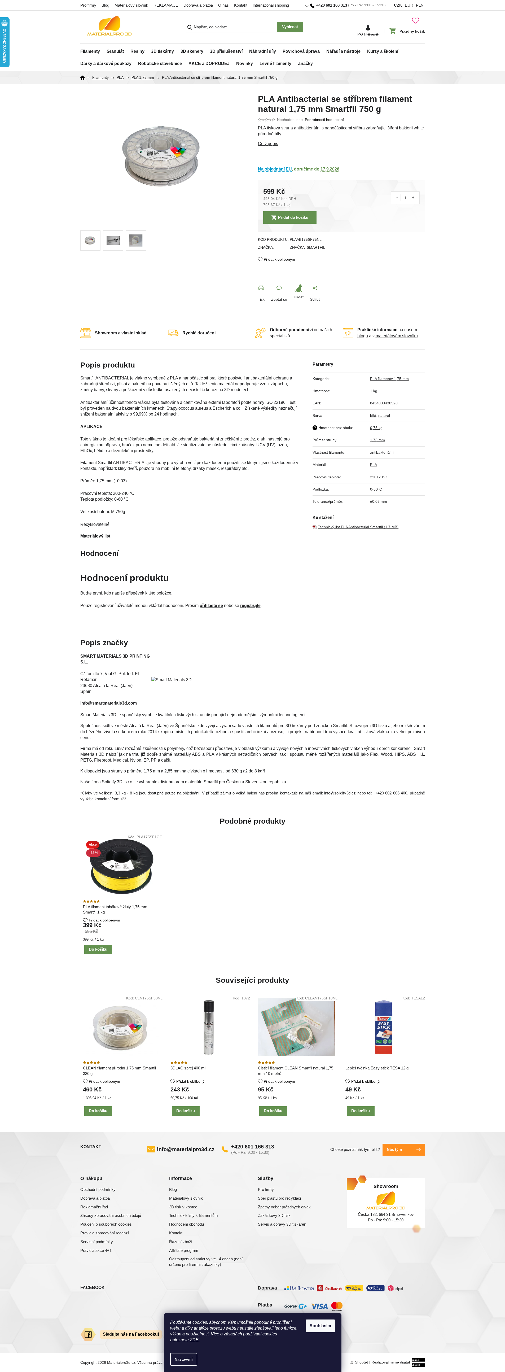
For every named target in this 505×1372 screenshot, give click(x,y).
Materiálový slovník (131, 5)
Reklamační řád (94, 1207)
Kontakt (240, 5)
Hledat (290, 27)
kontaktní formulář (110, 799)
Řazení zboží (180, 1241)
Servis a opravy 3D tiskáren (282, 1224)
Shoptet (361, 1362)
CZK (398, 5)
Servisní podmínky (96, 1241)
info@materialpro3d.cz (185, 1149)
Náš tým (394, 1149)
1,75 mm (377, 440)
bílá (373, 415)
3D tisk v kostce (183, 1207)
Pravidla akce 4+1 (96, 1250)
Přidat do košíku (293, 217)
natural (384, 415)
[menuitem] (90, 50)
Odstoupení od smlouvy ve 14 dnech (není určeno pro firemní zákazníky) (206, 1262)
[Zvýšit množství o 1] (413, 197)
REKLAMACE (165, 5)
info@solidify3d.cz (340, 793)
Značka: (307, 247)
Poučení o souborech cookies (106, 1224)
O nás (223, 5)
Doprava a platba (198, 5)
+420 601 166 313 (252, 1147)
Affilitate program (183, 1250)
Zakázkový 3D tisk (274, 1215)
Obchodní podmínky (98, 1189)
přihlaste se (211, 605)
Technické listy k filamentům (193, 1215)
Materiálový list (95, 536)
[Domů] (84, 78)
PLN (420, 5)
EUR (409, 5)
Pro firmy (88, 5)
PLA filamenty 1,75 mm (389, 379)
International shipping (271, 5)
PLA (373, 464)
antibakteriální (382, 452)
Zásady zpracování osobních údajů (110, 1215)
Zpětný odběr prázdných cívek (284, 1207)
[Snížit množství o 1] (397, 197)
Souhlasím (320, 1325)
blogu (362, 336)
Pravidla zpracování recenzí (104, 1233)
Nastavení (184, 1359)
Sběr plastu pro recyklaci (279, 1198)
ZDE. (195, 1340)
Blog (105, 5)
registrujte (250, 605)
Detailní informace (341, 144)
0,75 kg (376, 428)
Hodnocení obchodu (186, 1224)
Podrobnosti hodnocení (324, 119)
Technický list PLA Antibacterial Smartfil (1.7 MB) (358, 527)
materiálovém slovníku (397, 336)
